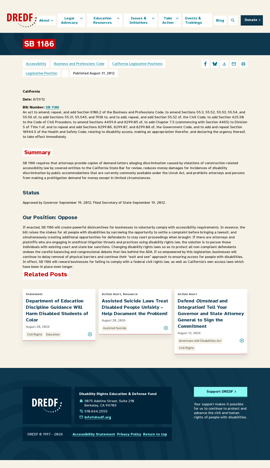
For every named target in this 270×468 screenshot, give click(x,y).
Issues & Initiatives (138, 20)
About (44, 20)
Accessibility (36, 64)
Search (233, 20)
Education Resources (102, 20)
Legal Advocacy (69, 20)
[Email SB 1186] (234, 64)
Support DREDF (220, 391)
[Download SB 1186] (224, 64)
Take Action (168, 20)
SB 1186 (52, 107)
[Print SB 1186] (243, 64)
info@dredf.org (97, 417)
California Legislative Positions (137, 64)
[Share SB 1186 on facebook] (205, 64)
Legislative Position (41, 73)
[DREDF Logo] (22, 20)
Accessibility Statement (94, 434)
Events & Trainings (193, 20)
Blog (220, 20)
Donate (251, 20)
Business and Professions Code (79, 64)
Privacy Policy (129, 434)
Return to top (155, 434)
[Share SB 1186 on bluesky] (215, 64)
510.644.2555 (96, 411)
